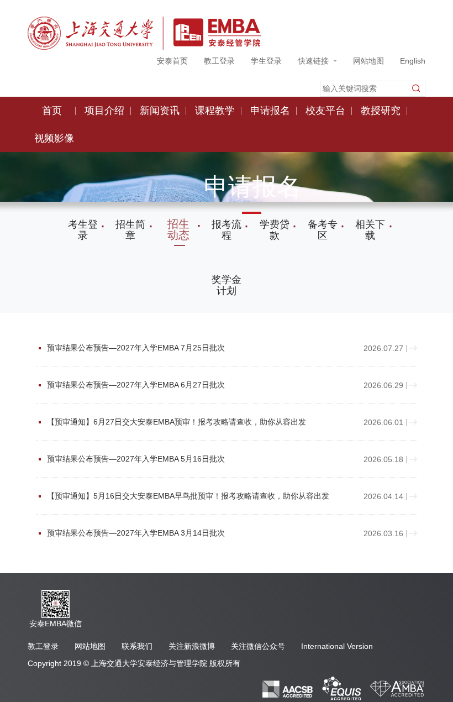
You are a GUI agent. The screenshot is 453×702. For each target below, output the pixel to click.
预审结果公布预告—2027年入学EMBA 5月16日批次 (190, 459)
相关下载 (370, 230)
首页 (52, 110)
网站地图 (368, 60)
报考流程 (226, 230)
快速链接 (313, 60)
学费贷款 (274, 230)
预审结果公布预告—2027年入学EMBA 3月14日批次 (190, 533)
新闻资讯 (160, 110)
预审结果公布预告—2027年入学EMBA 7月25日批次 (190, 348)
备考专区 (323, 230)
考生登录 (83, 230)
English (412, 60)
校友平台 (325, 110)
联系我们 (137, 646)
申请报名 (270, 110)
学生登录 (266, 60)
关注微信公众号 (258, 646)
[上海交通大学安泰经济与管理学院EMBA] (144, 31)
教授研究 (381, 110)
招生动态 (178, 229)
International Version (337, 646)
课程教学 (215, 110)
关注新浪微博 (191, 646)
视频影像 (54, 138)
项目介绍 (104, 110)
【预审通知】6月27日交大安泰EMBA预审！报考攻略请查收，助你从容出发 (190, 422)
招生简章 (130, 230)
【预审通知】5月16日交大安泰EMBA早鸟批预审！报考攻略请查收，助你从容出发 (190, 496)
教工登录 (219, 60)
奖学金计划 (226, 285)
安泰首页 (172, 60)
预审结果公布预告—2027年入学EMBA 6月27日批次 (190, 385)
